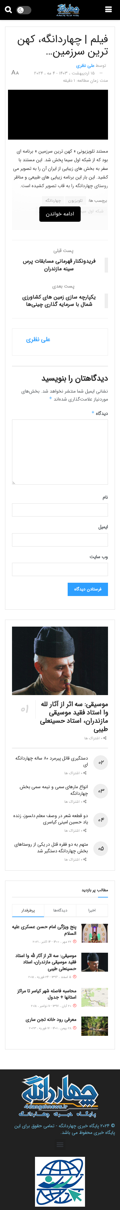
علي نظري (85, 65)
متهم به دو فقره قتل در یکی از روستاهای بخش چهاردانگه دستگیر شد (51, 848)
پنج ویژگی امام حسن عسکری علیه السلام (44, 930)
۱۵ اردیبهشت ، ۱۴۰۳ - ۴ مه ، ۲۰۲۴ (64, 73)
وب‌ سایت (99, 556)
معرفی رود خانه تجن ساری (51, 1019)
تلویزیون (75, 200)
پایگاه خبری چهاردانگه (79, 1126)
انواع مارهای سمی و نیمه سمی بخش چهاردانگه (54, 790)
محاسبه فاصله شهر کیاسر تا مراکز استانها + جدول (46, 994)
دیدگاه (99, 413)
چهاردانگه (53, 200)
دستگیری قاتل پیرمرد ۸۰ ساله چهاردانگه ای (51, 762)
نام (105, 497)
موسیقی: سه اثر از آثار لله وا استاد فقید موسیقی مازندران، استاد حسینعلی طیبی (74, 716)
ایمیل (103, 527)
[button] (60, 1144)
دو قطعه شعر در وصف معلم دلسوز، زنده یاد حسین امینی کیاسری (50, 819)
